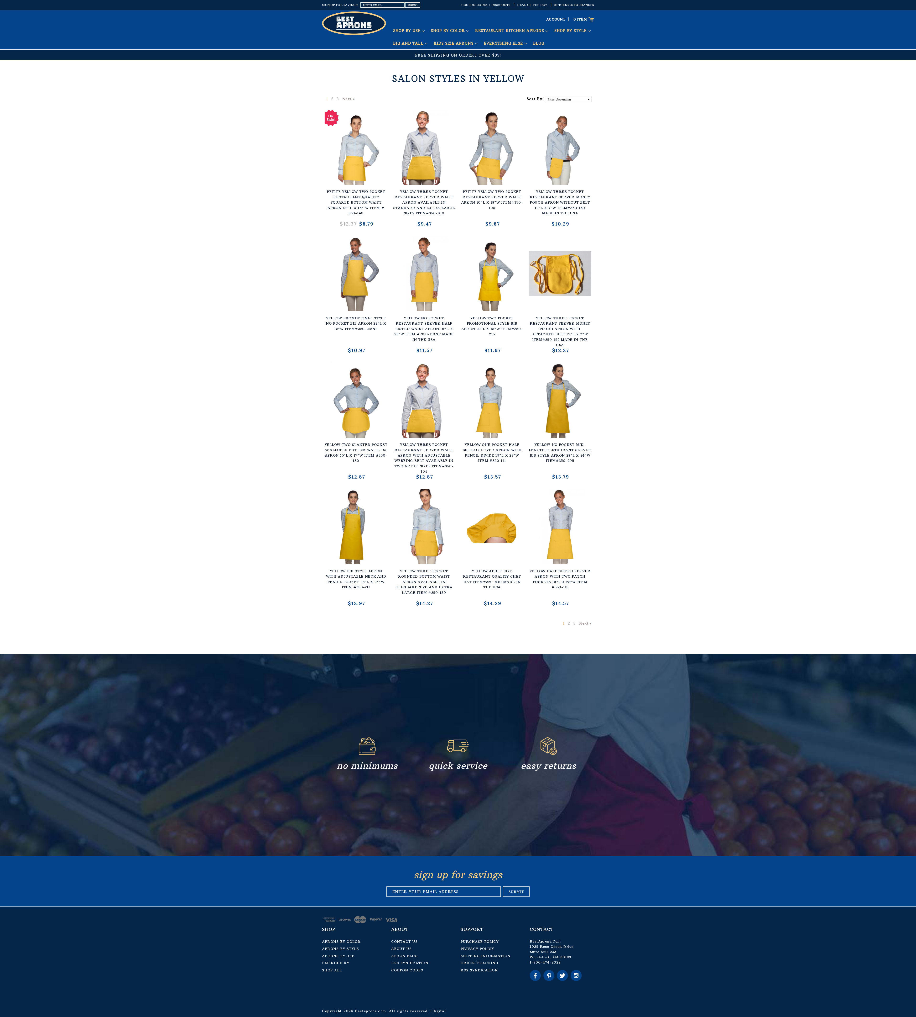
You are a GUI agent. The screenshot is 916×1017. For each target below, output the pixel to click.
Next (347, 98)
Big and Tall (409, 43)
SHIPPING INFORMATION (485, 956)
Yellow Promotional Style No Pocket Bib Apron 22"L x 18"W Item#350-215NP (356, 323)
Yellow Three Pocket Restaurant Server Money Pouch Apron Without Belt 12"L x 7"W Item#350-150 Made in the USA (560, 202)
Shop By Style (571, 30)
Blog (538, 43)
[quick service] (458, 754)
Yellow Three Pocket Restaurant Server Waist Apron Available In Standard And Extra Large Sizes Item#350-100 (424, 202)
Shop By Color (448, 30)
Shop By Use (407, 30)
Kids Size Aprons (454, 43)
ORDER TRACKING (479, 963)
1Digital (438, 1011)
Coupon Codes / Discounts (485, 5)
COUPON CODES (407, 970)
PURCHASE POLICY (480, 941)
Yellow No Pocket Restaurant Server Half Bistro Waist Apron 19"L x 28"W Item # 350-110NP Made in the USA (424, 329)
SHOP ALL (332, 970)
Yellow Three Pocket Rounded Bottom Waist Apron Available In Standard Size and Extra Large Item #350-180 (424, 582)
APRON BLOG (404, 956)
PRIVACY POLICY (477, 949)
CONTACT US (404, 941)
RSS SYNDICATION (409, 963)
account (556, 19)
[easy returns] (549, 754)
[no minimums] (367, 754)
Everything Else (504, 43)
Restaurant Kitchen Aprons (510, 30)
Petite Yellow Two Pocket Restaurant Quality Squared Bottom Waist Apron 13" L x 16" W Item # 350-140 (356, 202)
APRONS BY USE (338, 956)
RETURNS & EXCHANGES (574, 5)
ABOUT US (401, 949)
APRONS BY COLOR (341, 941)
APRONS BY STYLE (340, 949)
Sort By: (535, 98)
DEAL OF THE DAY (532, 5)
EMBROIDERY (335, 963)
